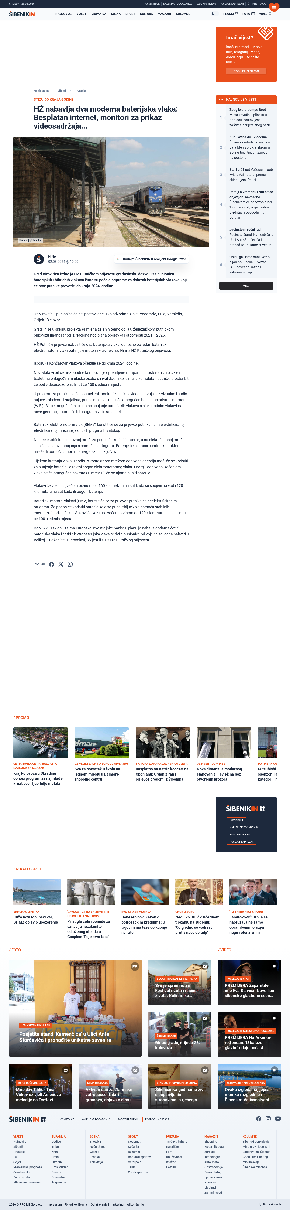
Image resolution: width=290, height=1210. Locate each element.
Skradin (57, 1162)
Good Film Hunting (255, 1157)
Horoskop (210, 1182)
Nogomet (134, 1141)
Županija (99, 14)
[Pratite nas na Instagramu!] (268, 1118)
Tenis (131, 1167)
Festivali (95, 1157)
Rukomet (134, 1151)
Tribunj (56, 1146)
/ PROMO (21, 717)
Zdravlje (209, 1151)
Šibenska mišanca (255, 1167)
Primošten (59, 1177)
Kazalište (172, 1146)
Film (169, 1151)
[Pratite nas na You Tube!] (278, 1119)
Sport (130, 14)
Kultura (146, 14)
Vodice (56, 1141)
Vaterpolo (134, 1162)
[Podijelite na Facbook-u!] (51, 564)
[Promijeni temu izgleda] (215, 13)
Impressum (54, 1204)
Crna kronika (21, 1172)
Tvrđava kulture (176, 1141)
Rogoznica (59, 1182)
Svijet (17, 1162)
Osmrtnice (237, 820)
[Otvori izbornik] (274, 7)
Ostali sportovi (138, 1172)
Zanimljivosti (213, 1192)
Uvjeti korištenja (76, 1204)
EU (15, 1157)
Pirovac (57, 1172)
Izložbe (171, 1162)
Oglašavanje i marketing (107, 1204)
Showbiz (95, 1141)
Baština (171, 1167)
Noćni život (97, 1146)
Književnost (174, 1157)
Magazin (164, 14)
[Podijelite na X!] (60, 564)
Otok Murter (60, 1167)
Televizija (96, 1162)
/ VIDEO (224, 950)
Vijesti (81, 14)
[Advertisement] (246, 644)
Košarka (133, 1146)
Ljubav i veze (213, 1177)
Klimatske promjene (27, 1182)
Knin (55, 1151)
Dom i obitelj (212, 1172)
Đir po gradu (21, 1177)
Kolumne (183, 14)
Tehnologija (212, 1157)
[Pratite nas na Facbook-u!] (258, 1118)
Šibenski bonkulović (256, 1141)
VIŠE (246, 285)
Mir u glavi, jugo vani (256, 1146)
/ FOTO (15, 950)
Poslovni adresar (241, 841)
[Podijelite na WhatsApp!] (70, 564)
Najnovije (63, 14)
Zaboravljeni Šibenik (256, 1151)
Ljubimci (210, 1187)
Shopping (210, 1141)
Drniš (55, 1157)
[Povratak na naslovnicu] (22, 13)
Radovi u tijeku (240, 834)
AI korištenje (135, 1204)
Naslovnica (41, 90)
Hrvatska (81, 90)
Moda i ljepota (214, 1146)
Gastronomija (213, 1167)
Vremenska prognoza (27, 1167)
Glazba (94, 1151)
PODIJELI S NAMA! (246, 71)
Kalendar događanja (244, 827)
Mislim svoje (251, 1162)
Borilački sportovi (140, 1157)
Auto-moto (211, 1162)
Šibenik (18, 1146)
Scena (116, 14)
